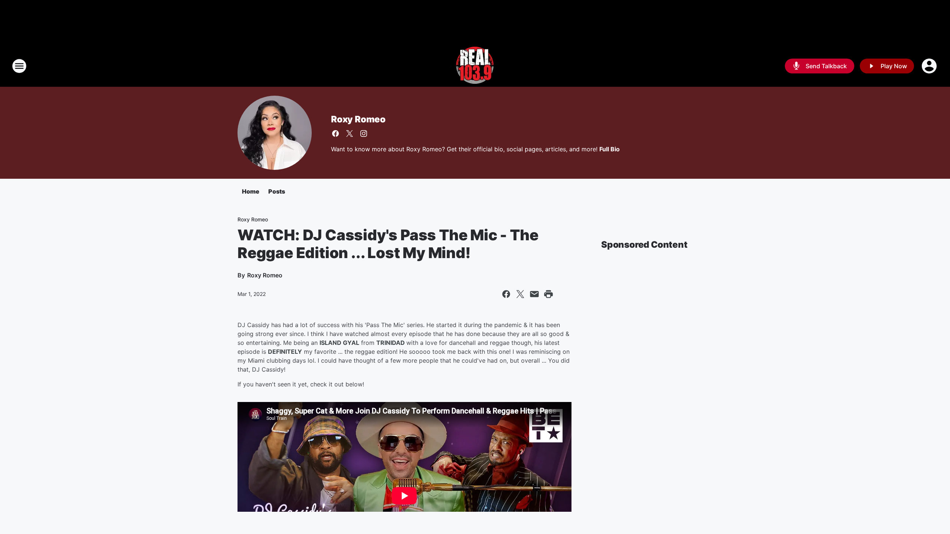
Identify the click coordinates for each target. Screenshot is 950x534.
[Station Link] (475, 66)
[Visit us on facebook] (335, 133)
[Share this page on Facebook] (506, 294)
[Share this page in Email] (534, 294)
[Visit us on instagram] (363, 133)
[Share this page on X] (520, 294)
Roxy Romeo (358, 119)
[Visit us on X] (349, 133)
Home (250, 191)
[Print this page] (548, 294)
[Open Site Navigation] (19, 66)
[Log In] (930, 66)
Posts (276, 191)
